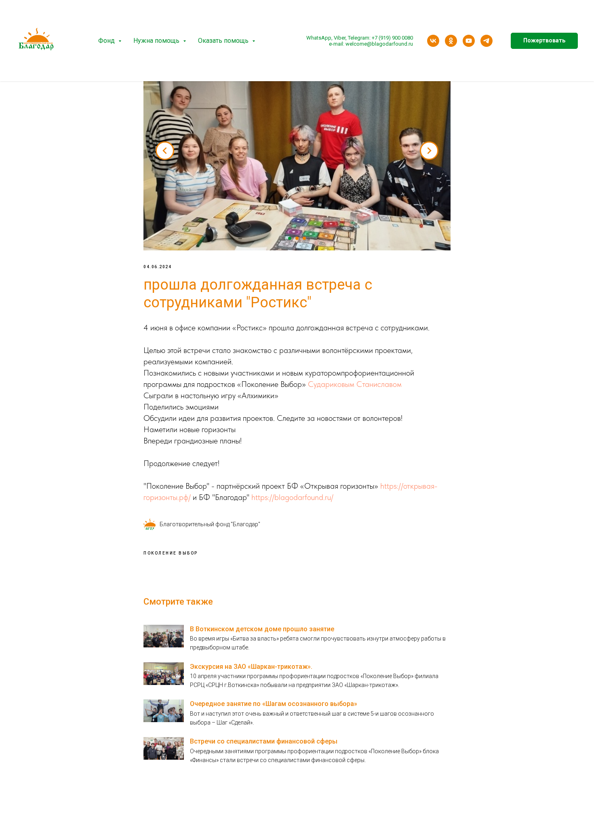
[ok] (451, 41)
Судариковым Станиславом (355, 384)
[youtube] (469, 41)
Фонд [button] (107, 40)
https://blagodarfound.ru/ (292, 497)
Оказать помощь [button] (224, 40)
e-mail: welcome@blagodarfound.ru (371, 44)
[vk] (433, 41)
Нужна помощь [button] (157, 40)
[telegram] (486, 41)
